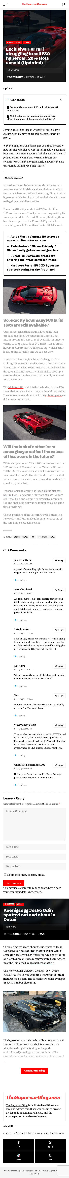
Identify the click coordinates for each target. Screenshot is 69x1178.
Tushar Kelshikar (16, 77)
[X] (50, 1145)
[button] (6, 4)
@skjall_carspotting (42, 963)
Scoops (27, 42)
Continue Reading (34, 1070)
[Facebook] (18, 1145)
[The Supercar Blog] (34, 4)
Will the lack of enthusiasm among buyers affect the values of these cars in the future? (31, 117)
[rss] (50, 1157)
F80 (33, 537)
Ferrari (10, 42)
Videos (19, 904)
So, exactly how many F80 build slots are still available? (33, 109)
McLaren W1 (15, 387)
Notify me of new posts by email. (26, 874)
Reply (60, 560)
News (18, 42)
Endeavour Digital (46, 1171)
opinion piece (53, 395)
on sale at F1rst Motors (31, 950)
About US (8, 1126)
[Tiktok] (18, 1157)
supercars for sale (47, 537)
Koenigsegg (9, 904)
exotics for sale (21, 537)
